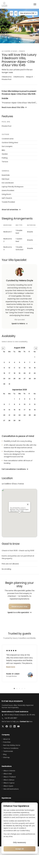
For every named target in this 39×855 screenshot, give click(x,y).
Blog (4, 754)
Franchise (7, 742)
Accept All (19, 849)
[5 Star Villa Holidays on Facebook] (7, 726)
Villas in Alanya (8, 780)
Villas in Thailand (9, 777)
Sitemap (6, 757)
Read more (10, 667)
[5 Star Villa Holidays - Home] (4, 4)
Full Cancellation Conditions (14, 469)
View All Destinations (11, 789)
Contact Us (24, 721)
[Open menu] (34, 4)
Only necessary (19, 842)
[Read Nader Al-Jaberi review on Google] (11, 650)
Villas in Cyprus (8, 783)
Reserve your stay (20, 606)
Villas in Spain (8, 786)
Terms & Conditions (10, 748)
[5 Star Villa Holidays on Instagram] (11, 726)
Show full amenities (10, 209)
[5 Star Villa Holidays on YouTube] (18, 726)
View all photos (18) (28, 13)
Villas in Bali (7, 774)
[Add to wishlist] (11, 13)
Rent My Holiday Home (11, 745)
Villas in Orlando (9, 771)
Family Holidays (9, 802)
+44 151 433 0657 (10, 718)
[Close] (27, 504)
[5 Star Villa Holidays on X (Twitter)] (3, 726)
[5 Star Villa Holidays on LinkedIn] (14, 726)
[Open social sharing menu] (16, 13)
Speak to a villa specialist (18, 612)
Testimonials (8, 751)
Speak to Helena (18, 323)
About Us (6, 739)
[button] (19, 26)
